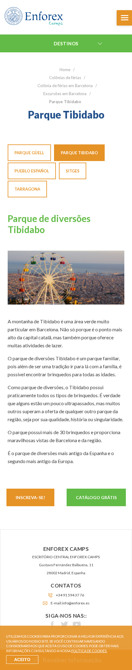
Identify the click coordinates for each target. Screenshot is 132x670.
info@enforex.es (76, 603)
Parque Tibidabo (79, 152)
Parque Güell (29, 152)
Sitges (73, 170)
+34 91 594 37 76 (70, 595)
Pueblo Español (31, 170)
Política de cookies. (89, 651)
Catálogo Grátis (96, 497)
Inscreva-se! (30, 497)
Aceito (22, 659)
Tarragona (27, 189)
